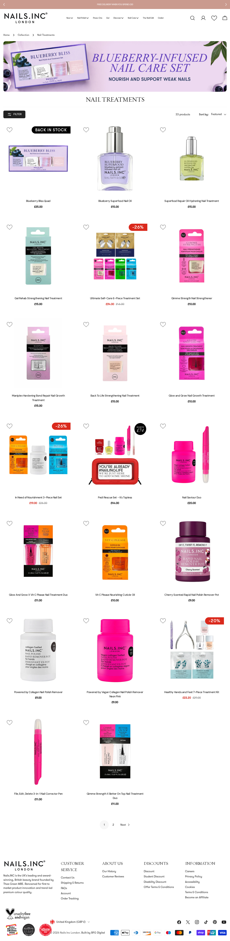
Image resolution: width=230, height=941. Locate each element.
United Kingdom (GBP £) (71, 921)
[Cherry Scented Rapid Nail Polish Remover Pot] (192, 552)
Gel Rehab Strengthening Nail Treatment (38, 298)
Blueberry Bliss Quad (38, 201)
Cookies (190, 887)
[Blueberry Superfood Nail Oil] (115, 159)
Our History (109, 871)
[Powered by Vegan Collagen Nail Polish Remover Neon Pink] (115, 650)
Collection (23, 34)
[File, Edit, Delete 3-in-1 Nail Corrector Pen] (38, 751)
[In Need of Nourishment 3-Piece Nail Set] (38, 455)
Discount (149, 871)
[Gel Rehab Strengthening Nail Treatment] (38, 256)
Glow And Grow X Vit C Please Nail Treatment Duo (38, 595)
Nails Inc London (70, 932)
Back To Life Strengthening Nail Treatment (115, 395)
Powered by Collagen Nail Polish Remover (38, 692)
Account (66, 893)
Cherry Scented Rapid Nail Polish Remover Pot (191, 595)
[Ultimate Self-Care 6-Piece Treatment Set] (115, 256)
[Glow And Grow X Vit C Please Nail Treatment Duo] (38, 552)
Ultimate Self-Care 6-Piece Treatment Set (115, 298)
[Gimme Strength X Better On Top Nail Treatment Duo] (115, 751)
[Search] (192, 17)
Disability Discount (155, 881)
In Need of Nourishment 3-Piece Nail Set (38, 497)
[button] (214, 18)
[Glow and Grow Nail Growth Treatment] (192, 353)
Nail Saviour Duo (191, 497)
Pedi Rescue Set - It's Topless (115, 497)
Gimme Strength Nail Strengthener (191, 298)
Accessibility (192, 881)
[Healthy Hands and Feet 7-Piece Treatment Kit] (192, 650)
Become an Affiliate (196, 897)
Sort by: (203, 114)
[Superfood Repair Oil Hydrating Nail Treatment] (192, 159)
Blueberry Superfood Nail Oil (115, 201)
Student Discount (154, 876)
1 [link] (104, 824)
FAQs (64, 888)
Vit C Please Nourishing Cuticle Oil (115, 595)
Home (6, 34)
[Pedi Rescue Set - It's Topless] (115, 455)
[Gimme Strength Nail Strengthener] (192, 256)
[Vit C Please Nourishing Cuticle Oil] (115, 552)
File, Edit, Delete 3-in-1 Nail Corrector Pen (38, 794)
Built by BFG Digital (93, 932)
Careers (189, 871)
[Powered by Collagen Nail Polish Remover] (38, 650)
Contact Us (67, 877)
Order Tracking (70, 898)
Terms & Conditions (196, 892)
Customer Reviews (113, 876)
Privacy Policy (193, 876)
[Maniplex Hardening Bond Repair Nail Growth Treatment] (38, 353)
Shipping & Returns (72, 882)
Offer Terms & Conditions (159, 887)
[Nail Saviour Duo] (192, 455)
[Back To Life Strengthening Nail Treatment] (115, 353)
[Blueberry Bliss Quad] (38, 159)
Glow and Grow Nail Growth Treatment (192, 395)
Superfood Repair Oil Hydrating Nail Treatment (191, 201)
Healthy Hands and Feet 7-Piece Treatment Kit (191, 692)
